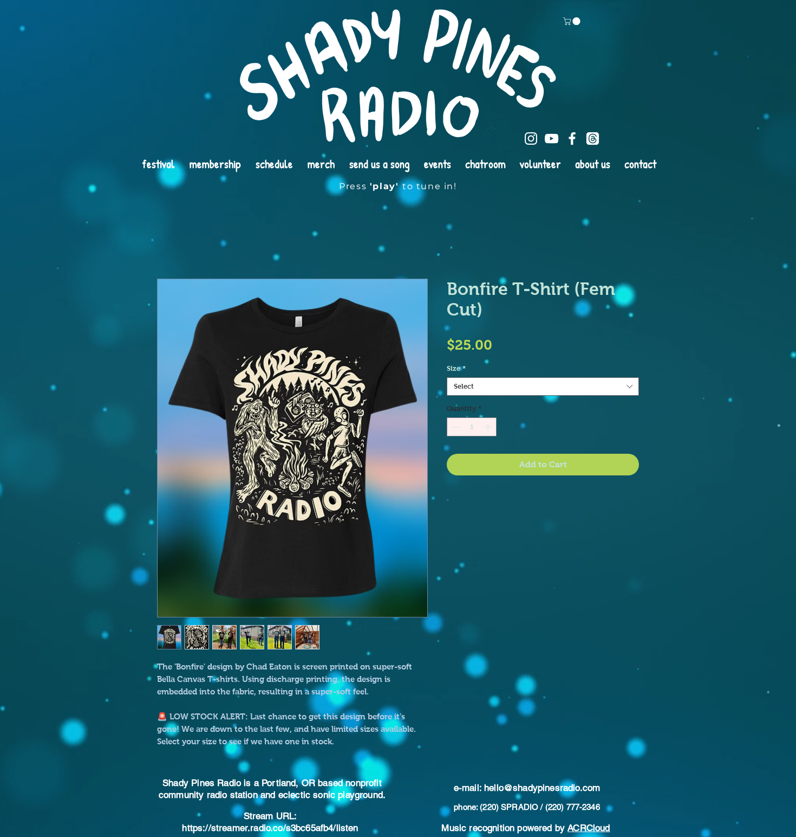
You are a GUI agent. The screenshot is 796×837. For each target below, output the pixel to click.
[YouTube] (551, 138)
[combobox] (543, 386)
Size (456, 368)
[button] (572, 21)
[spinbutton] (471, 427)
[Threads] (592, 138)
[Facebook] (572, 138)
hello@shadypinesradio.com (542, 787)
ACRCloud (588, 827)
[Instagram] (531, 138)
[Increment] (488, 427)
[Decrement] (454, 427)
